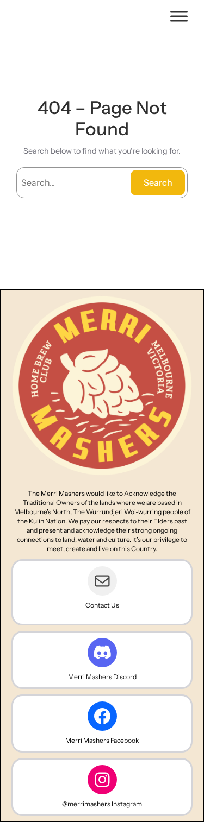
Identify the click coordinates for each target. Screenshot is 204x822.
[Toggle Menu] (179, 16)
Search (158, 182)
